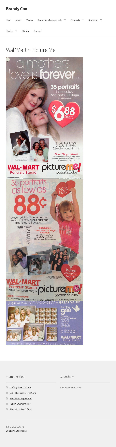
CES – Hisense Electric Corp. (23, 392)
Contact (38, 31)
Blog (8, 20)
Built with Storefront (16, 430)
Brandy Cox (16, 8)
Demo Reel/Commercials (50, 20)
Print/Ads (75, 20)
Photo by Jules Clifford (21, 409)
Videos (29, 20)
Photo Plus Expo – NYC (21, 398)
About (19, 20)
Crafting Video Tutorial (20, 387)
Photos (9, 31)
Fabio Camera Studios (20, 403)
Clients (25, 31)
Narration (93, 20)
